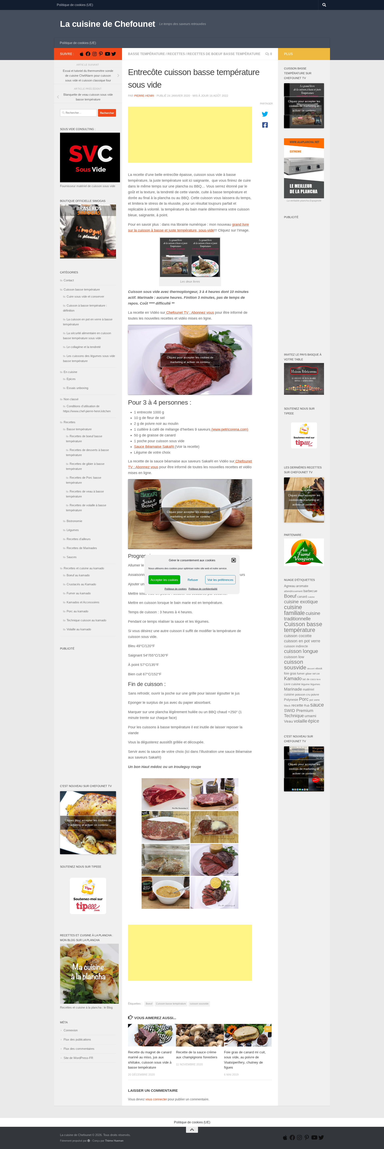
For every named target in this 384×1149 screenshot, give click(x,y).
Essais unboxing (77, 388)
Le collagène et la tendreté (84, 347)
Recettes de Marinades (82, 548)
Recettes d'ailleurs (79, 539)
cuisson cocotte (298, 636)
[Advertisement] (190, 135)
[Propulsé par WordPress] (88, 1140)
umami (310, 716)
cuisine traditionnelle (302, 616)
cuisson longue (301, 651)
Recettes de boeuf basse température (223, 54)
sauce (317, 705)
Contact (69, 280)
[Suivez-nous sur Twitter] (113, 53)
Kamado (293, 678)
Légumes (73, 530)
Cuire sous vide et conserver (85, 296)
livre (319, 679)
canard (302, 596)
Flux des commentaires (79, 1048)
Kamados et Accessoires (83, 602)
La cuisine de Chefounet (107, 24)
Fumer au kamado (79, 593)
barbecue (310, 591)
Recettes (176, 54)
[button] (234, 560)
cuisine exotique (301, 601)
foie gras (290, 673)
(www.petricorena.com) (229, 429)
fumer (301, 673)
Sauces (72, 557)
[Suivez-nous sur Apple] (81, 53)
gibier (308, 673)
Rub (306, 705)
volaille (300, 721)
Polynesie (291, 699)
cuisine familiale (294, 610)
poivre (315, 694)
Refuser (193, 579)
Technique (294, 715)
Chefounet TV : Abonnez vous (189, 313)
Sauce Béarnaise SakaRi (154, 447)
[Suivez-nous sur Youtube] (107, 53)
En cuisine (70, 372)
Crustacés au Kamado (81, 584)
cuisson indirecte (296, 646)
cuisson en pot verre (302, 641)
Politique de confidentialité (203, 589)
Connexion (71, 1030)
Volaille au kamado (79, 629)
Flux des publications (77, 1039)
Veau (288, 721)
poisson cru (302, 694)
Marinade (293, 689)
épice (313, 721)
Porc (304, 699)
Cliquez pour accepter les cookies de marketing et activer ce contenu (190, 360)
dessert (311, 668)
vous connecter (156, 1099)
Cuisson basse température (171, 1003)
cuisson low (294, 657)
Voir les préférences (220, 579)
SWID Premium (298, 710)
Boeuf (149, 1003)
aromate (302, 586)
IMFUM (316, 674)
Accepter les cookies (164, 579)
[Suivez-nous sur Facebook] (88, 53)
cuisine (311, 597)
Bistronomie (74, 521)
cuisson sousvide (199, 1003)
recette (297, 705)
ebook (318, 668)
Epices (71, 379)
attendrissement (293, 591)
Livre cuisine (292, 684)
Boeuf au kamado (78, 575)
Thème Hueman (114, 1140)
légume (305, 684)
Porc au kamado (77, 611)
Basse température (146, 54)
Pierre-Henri (144, 95)
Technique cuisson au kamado (86, 620)
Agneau (289, 586)
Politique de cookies (176, 589)
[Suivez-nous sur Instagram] (94, 53)
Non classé (71, 399)
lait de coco (309, 679)
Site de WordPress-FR (78, 1058)
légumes (315, 684)
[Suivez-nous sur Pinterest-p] (100, 53)
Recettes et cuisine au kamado (84, 568)
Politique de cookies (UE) (75, 5)
